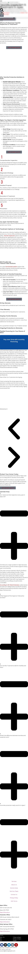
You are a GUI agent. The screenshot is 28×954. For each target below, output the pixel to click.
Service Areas (14, 888)
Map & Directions (5, 912)
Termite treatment (9, 235)
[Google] (12, 945)
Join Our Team (14, 891)
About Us (14, 884)
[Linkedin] (9, 945)
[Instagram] (5, 945)
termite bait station (11, 266)
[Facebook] (2, 945)
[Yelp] (16, 945)
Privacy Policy (14, 898)
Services (14, 881)
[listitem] (14, 240)
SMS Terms (14, 901)
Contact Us (14, 894)
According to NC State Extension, (9, 585)
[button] (14, 18)
